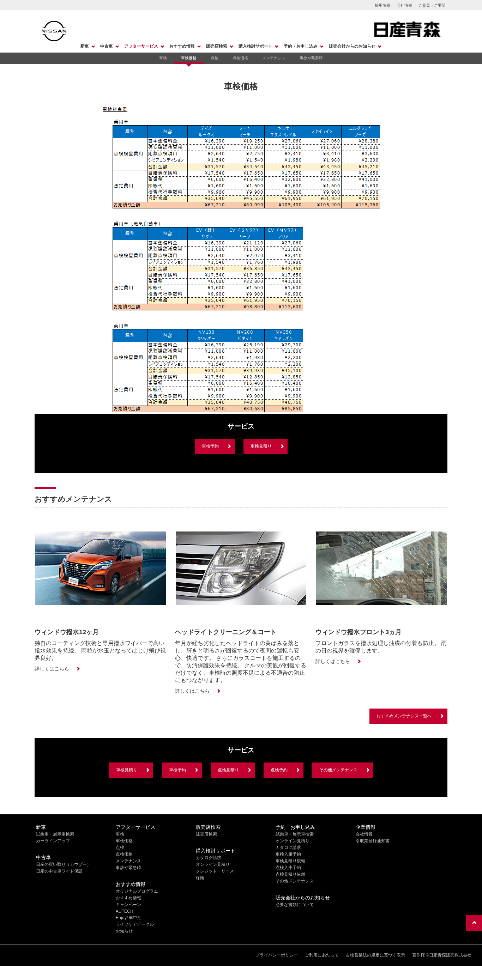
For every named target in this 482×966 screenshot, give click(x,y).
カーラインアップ (53, 840)
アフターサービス (141, 46)
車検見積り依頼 (290, 860)
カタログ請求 (208, 857)
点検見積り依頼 (290, 874)
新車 (84, 46)
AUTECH (124, 911)
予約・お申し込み (301, 46)
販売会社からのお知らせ (352, 46)
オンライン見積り (213, 864)
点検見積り (228, 769)
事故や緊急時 (311, 58)
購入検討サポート (255, 46)
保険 (200, 877)
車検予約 (210, 446)
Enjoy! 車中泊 (128, 917)
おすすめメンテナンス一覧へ (404, 715)
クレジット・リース (215, 871)
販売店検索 (216, 46)
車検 (163, 58)
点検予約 (279, 769)
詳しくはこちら (52, 669)
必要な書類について (295, 904)
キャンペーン (128, 904)
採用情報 (382, 5)
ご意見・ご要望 (432, 5)
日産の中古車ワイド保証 (59, 871)
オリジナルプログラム (137, 891)
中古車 (106, 46)
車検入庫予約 (288, 854)
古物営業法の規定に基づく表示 (375, 955)
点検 (214, 58)
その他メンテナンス (338, 769)
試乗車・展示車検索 (55, 834)
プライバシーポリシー (276, 955)
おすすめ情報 (182, 46)
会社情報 (404, 5)
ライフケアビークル (135, 924)
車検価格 (189, 58)
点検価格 (240, 58)
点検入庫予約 (288, 867)
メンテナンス (273, 58)
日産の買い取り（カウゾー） (63, 864)
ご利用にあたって (322, 955)
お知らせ (124, 931)
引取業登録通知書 (373, 840)
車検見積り (261, 446)
